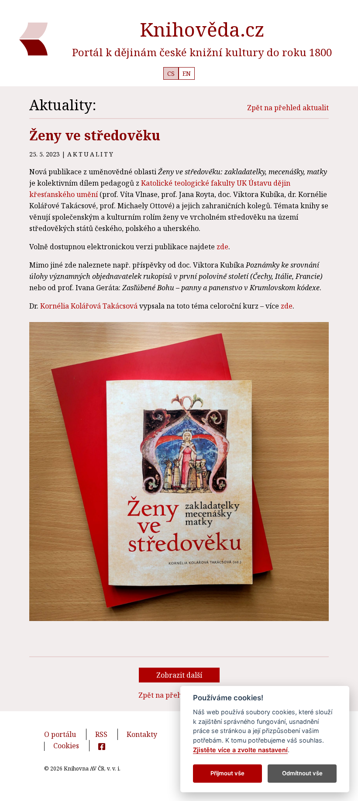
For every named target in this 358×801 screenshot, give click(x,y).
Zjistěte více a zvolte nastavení (240, 749)
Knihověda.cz (202, 29)
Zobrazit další (179, 675)
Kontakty (142, 734)
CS (171, 73)
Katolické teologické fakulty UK (194, 183)
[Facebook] (101, 745)
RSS (101, 734)
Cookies (66, 746)
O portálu (60, 734)
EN (186, 73)
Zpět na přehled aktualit (288, 107)
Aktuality (90, 154)
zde (222, 246)
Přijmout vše (227, 773)
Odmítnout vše (302, 773)
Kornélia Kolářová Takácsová (89, 306)
